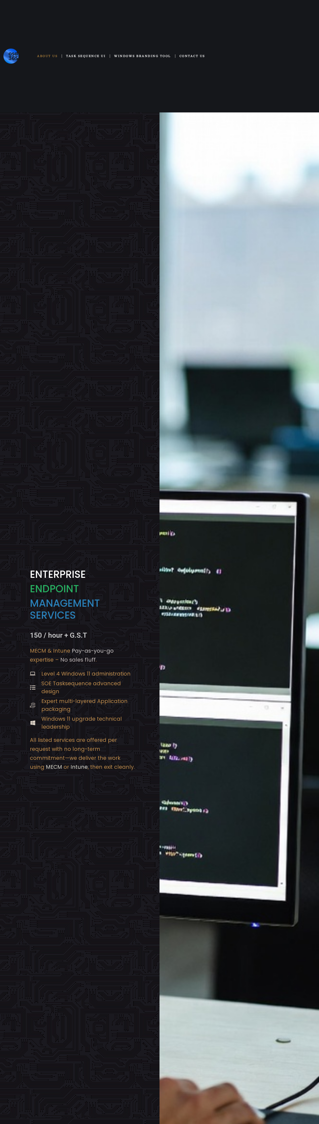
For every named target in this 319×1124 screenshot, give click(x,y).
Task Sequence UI (86, 56)
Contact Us (192, 56)
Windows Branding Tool (142, 56)
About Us (47, 56)
